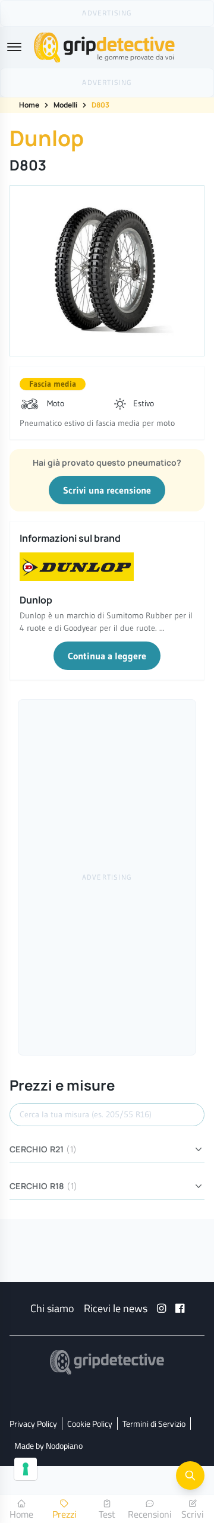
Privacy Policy (33, 1423)
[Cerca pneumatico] (190, 1475)
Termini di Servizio (153, 1423)
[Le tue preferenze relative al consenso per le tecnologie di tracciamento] (25, 1469)
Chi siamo (52, 1308)
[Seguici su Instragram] (161, 1308)
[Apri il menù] (14, 47)
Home (29, 105)
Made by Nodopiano (48, 1445)
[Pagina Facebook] (179, 1308)
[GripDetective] (107, 1362)
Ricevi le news (115, 1308)
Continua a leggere (107, 656)
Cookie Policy (89, 1423)
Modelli (65, 105)
